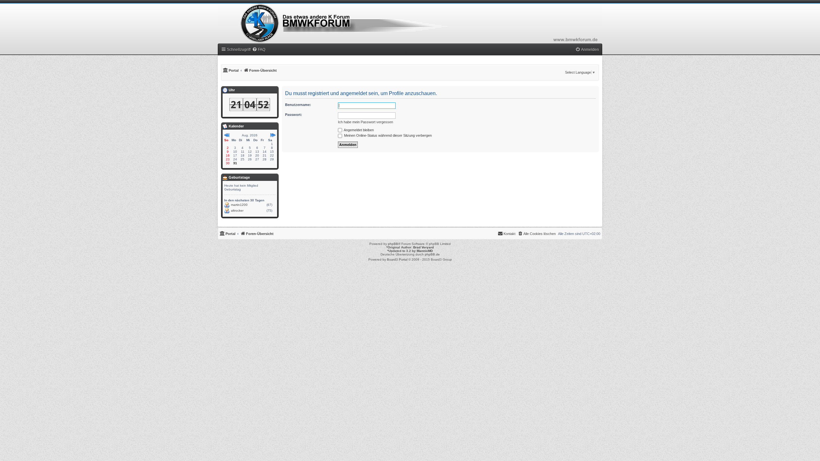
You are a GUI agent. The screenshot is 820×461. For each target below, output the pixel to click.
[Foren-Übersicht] (410, 23)
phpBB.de (432, 254)
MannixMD (425, 251)
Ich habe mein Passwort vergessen (365, 122)
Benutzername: (298, 105)
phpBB (393, 244)
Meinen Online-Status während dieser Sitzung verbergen (387, 135)
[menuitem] (258, 49)
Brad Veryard (423, 247)
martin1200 (239, 204)
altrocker (237, 210)
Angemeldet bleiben (358, 130)
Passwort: (293, 115)
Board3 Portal (397, 259)
